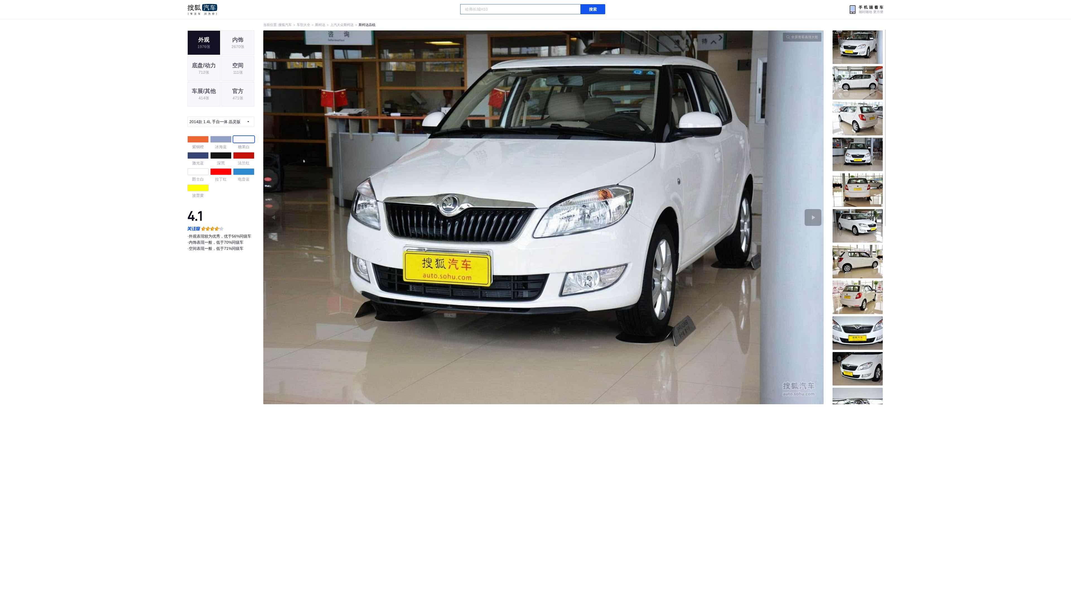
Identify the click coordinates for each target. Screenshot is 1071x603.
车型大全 (303, 25)
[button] (403, 217)
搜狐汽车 (202, 9)
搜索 (593, 9)
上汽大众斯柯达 (342, 25)
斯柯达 (320, 25)
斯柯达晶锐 (367, 25)
